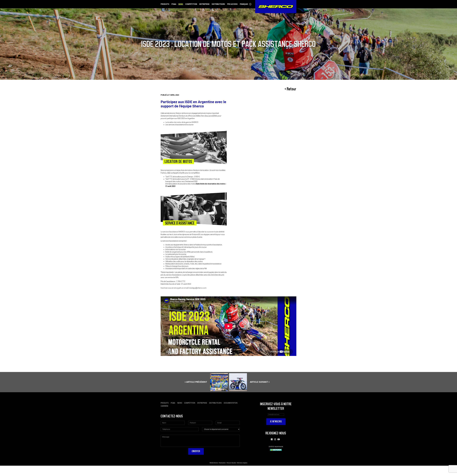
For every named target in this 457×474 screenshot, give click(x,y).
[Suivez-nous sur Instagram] (275, 439)
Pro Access (232, 4)
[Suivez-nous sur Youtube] (279, 439)
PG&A (173, 4)
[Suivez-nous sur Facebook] (272, 439)
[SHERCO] (275, 6)
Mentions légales (242, 463)
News (180, 4)
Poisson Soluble (231, 463)
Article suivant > (260, 382)
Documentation (230, 403)
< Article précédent (196, 382)
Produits (165, 4)
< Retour (290, 89)
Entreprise (204, 4)
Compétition (191, 4)
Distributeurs (218, 4)
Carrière (164, 406)
